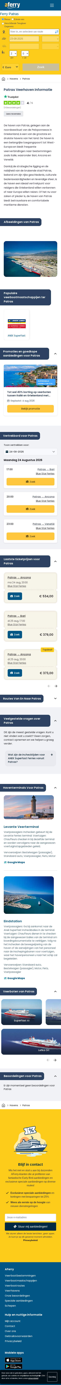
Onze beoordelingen (17, 1295)
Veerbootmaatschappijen (21, 1280)
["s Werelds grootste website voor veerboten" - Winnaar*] (12, 5)
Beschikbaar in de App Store (13, 1360)
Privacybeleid (30, 1240)
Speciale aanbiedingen (19, 1300)
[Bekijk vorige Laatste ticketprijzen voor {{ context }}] (49, 686)
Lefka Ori (43, 1050)
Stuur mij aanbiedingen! (33, 1226)
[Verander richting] (56, 31)
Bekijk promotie (30, 408)
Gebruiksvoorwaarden (18, 1336)
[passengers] (47, 1060)
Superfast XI (21, 1020)
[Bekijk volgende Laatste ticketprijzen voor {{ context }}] (56, 686)
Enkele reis (19, 19)
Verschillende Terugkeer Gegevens (15, 25)
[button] (30, 451)
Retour (7, 19)
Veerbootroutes (15, 1285)
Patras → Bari (46, 469)
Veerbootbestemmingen (20, 1275)
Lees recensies (13, 113)
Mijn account (12, 1321)
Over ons (10, 1331)
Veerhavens (12, 1290)
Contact (10, 1326)
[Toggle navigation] (52, 5)
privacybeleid (33, 1378)
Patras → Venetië (43, 524)
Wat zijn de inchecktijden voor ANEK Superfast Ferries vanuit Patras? (26, 758)
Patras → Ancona (43, 496)
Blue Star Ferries (45, 473)
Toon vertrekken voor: (16, 445)
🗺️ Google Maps (14, 862)
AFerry (9, 1269)
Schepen (10, 1306)
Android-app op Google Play (13, 1366)
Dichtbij (52, 1377)
